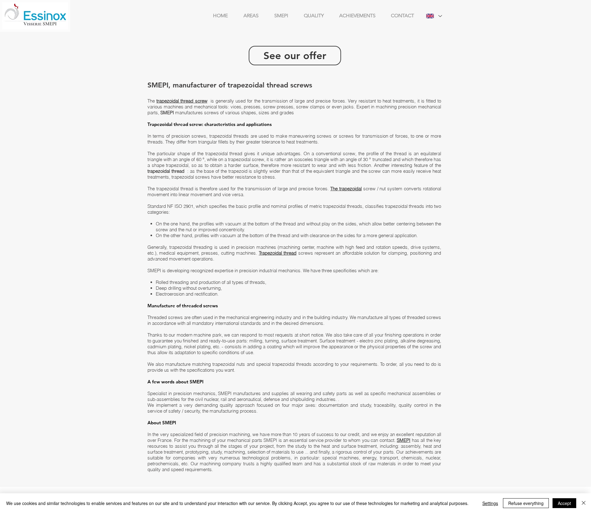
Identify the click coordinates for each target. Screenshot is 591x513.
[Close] (583, 503)
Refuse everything (526, 503)
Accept (564, 503)
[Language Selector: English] (434, 16)
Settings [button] (490, 503)
